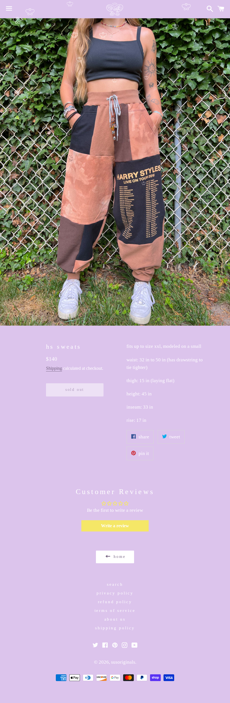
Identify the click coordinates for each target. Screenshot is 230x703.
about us (115, 619)
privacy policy (115, 593)
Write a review (115, 525)
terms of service (115, 610)
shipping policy (115, 628)
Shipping (54, 368)
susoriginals (123, 662)
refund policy (115, 602)
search (115, 584)
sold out (74, 389)
